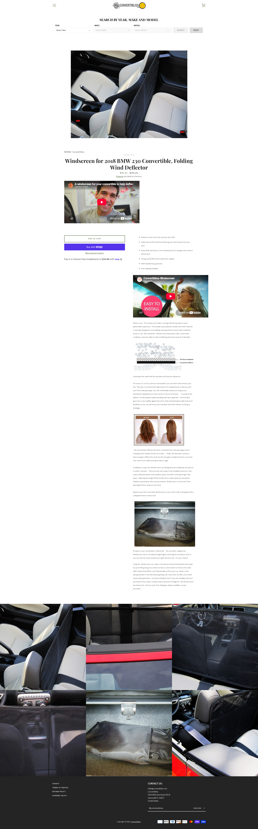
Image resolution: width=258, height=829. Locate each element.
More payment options (94, 253)
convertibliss (136, 822)
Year (57, 26)
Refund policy (59, 791)
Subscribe (198, 808)
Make (96, 26)
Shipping (119, 176)
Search (55, 784)
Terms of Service (60, 788)
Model (137, 26)
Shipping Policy (59, 796)
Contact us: (155, 783)
